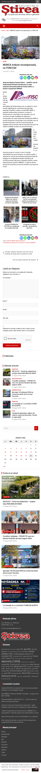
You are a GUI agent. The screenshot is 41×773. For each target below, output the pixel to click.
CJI (24, 651)
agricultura (5, 649)
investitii (5, 664)
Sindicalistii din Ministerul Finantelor (13, 242)
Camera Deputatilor (14, 651)
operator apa (10, 668)
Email (5, 309)
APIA (34, 649)
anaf (19, 649)
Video (3, 752)
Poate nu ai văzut (10, 473)
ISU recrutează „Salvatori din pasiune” (24, 260)
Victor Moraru (6, 678)
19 (16, 456)
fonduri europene (26, 658)
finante (17, 658)
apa (27, 649)
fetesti (10, 658)
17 (5, 456)
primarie (30, 671)
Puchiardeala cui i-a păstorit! (29, 716)
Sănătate (4, 737)
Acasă (3, 731)
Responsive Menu (38, 1)
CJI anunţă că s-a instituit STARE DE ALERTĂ (20, 605)
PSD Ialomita (16, 673)
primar (35, 668)
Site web (5, 318)
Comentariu (7, 278)
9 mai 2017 (6, 71)
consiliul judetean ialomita (23, 654)
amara (13, 649)
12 (16, 452)
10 (5, 452)
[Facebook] (21, 77)
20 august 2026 (16, 408)
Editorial (3, 742)
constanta (6, 656)
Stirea (12, 71)
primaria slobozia (18, 671)
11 (11, 452)
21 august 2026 (16, 375)
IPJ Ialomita (15, 664)
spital (19, 676)
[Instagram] (36, 77)
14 (26, 452)
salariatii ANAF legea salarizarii (15, 240)
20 (21, 456)
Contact (3, 755)
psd (7, 673)
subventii (26, 676)
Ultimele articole (11, 366)
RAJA (26, 673)
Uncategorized (17, 378)
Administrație (16, 390)
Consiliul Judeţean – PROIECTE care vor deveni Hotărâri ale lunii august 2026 (24, 383)
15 (31, 452)
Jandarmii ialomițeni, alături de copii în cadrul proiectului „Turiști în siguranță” (24, 415)
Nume (5, 301)
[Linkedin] (29, 77)
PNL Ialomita (26, 668)
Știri (4, 61)
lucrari (9, 666)
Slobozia (8, 676)
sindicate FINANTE (30, 242)
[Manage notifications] (36, 768)
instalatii (32, 662)
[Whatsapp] (25, 77)
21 (26, 456)
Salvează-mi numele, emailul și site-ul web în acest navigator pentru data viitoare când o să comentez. (19, 329)
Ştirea (24, 375)
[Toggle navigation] (3, 26)
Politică (3, 750)
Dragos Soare (27, 656)
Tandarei (34, 676)
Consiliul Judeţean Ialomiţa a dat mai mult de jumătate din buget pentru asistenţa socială (19, 253)
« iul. (4, 466)
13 (21, 452)
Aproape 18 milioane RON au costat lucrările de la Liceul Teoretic (22, 394)
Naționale (4, 747)
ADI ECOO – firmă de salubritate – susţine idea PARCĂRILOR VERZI (24, 372)
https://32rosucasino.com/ (9, 716)
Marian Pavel (20, 666)
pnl (18, 668)
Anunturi (15, 369)
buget (4, 651)
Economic (4, 744)
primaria (5, 671)
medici (30, 666)
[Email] (32, 77)
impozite (24, 662)
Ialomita (10, 661)
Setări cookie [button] (25, 770)
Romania (35, 673)
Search (36, 428)
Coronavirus (17, 656)
